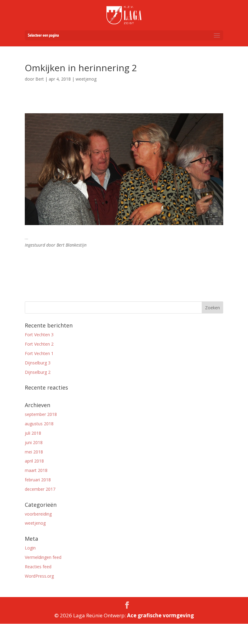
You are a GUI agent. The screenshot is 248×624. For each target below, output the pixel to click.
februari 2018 (38, 480)
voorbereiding (38, 514)
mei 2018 (34, 452)
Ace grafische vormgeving (160, 615)
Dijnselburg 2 (38, 372)
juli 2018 (33, 433)
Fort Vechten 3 (39, 334)
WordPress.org (39, 576)
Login (30, 548)
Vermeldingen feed (43, 557)
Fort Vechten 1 (39, 353)
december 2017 (40, 489)
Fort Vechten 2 (39, 344)
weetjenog (35, 523)
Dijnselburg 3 (38, 363)
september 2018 (41, 414)
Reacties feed (38, 566)
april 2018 (34, 461)
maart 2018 (36, 470)
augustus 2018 (39, 424)
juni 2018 (34, 442)
